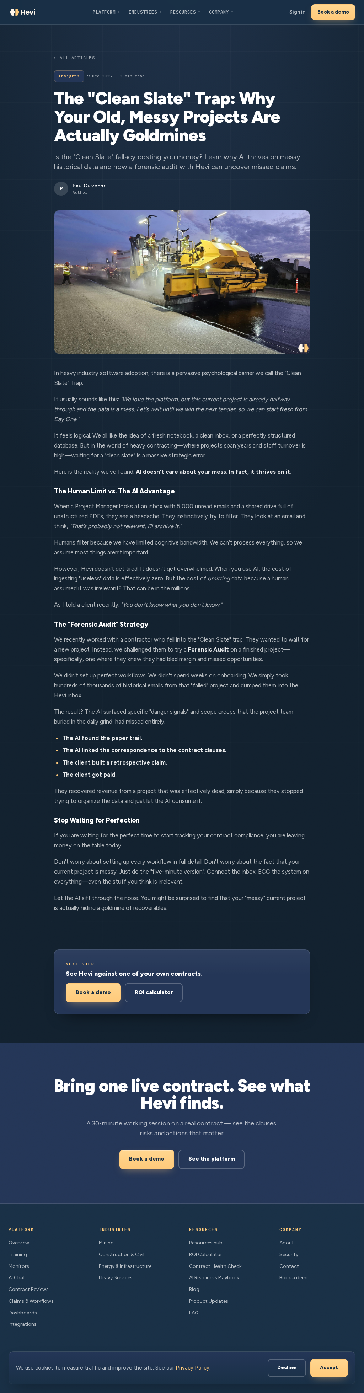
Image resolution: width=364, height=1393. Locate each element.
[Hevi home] (23, 12)
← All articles (74, 57)
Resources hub (206, 1243)
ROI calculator (154, 992)
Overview (19, 1243)
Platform (106, 12)
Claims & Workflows (31, 1301)
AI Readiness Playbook (214, 1278)
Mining (106, 1243)
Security (288, 1255)
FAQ (194, 1313)
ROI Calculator (205, 1255)
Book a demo (333, 12)
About (286, 1243)
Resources (185, 12)
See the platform (211, 1159)
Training (18, 1255)
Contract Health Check (215, 1266)
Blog (194, 1289)
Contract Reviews (29, 1289)
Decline (286, 1368)
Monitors (19, 1266)
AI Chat (17, 1278)
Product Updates (208, 1301)
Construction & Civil (121, 1255)
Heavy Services (116, 1278)
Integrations (23, 1324)
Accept (329, 1368)
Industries (145, 12)
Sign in (297, 12)
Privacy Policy (192, 1368)
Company (221, 12)
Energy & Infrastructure (125, 1266)
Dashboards (23, 1313)
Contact (289, 1266)
